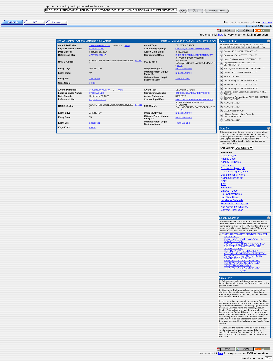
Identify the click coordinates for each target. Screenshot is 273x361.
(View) (127, 45)
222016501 (94, 79)
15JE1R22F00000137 (99, 45)
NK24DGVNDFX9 (183, 69)
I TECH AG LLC (96, 49)
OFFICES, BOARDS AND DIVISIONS (192, 49)
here (220, 34)
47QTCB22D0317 (97, 55)
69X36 (92, 83)
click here (266, 22)
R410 (179, 65)
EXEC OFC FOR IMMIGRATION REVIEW (194, 55)
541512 (138, 61)
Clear (243, 271)
